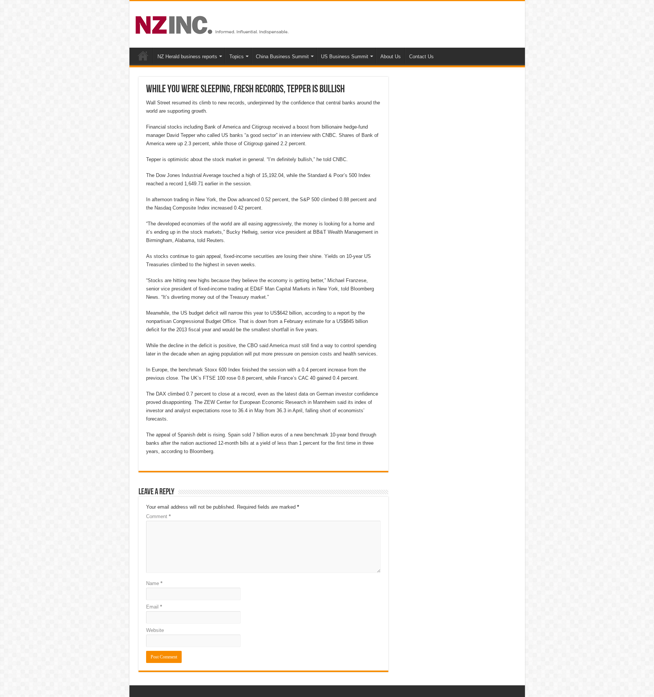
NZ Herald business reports (187, 56)
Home (143, 56)
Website (155, 630)
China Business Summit (282, 56)
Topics (236, 56)
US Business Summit (344, 56)
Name (154, 583)
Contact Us (421, 56)
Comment (158, 516)
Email (154, 607)
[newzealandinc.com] (213, 23)
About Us (390, 56)
